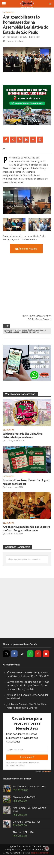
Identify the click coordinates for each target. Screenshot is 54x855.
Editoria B (35, 37)
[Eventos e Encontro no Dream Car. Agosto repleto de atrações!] (27, 458)
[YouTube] (46, 653)
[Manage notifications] (47, 848)
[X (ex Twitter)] (22, 653)
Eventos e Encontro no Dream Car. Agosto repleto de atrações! (26, 482)
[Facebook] (14, 653)
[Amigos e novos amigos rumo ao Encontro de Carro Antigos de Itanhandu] (27, 505)
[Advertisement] (27, 286)
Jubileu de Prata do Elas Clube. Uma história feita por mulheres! (22, 435)
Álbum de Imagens (27, 248)
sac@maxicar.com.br (40, 853)
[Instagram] (6, 653)
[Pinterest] (38, 653)
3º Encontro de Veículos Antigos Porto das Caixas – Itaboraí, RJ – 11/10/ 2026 (28, 674)
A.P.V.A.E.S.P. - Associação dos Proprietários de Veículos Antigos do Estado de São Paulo (25, 331)
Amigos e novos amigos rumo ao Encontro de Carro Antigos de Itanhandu (26, 528)
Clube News (9, 12)
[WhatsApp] (30, 653)
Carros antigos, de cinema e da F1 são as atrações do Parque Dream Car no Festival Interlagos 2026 (28, 685)
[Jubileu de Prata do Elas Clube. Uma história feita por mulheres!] (27, 412)
